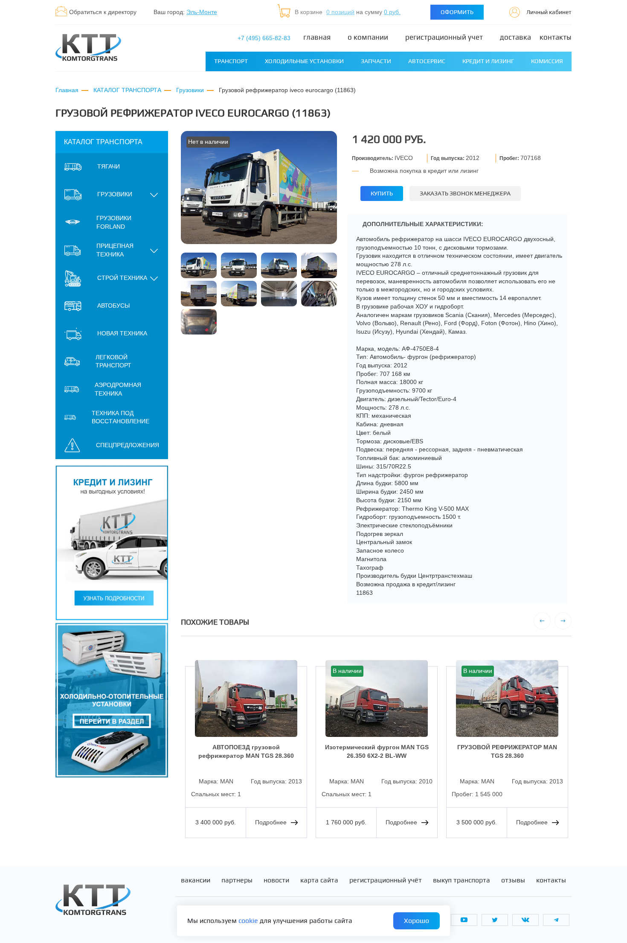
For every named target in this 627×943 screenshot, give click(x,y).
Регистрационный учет (444, 37)
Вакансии (195, 880)
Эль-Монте (201, 12)
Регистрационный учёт (385, 880)
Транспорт (231, 61)
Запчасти (376, 61)
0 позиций (340, 12)
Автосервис (426, 61)
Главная (317, 37)
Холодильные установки (304, 61)
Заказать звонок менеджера (465, 193)
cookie (248, 921)
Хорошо (416, 921)
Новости (276, 880)
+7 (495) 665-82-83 (264, 38)
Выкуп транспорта (461, 880)
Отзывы (513, 880)
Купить (382, 193)
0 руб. (392, 12)
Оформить (457, 12)
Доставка (515, 37)
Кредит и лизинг (488, 61)
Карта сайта (319, 880)
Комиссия (547, 61)
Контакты (556, 37)
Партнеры (237, 880)
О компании (368, 37)
